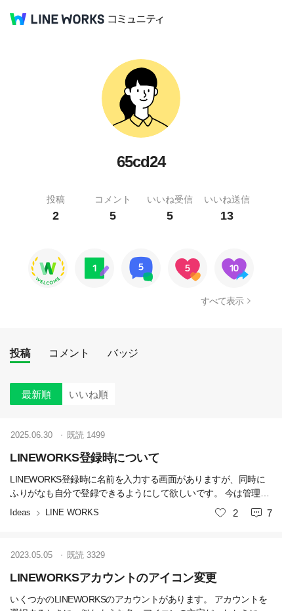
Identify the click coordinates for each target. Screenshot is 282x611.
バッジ (123, 353)
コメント (69, 353)
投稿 (20, 353)
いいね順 (88, 394)
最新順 (36, 394)
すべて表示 (222, 301)
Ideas (20, 512)
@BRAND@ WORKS (57, 19)
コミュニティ (135, 19)
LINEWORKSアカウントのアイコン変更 (113, 577)
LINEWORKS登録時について (84, 457)
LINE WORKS (72, 512)
